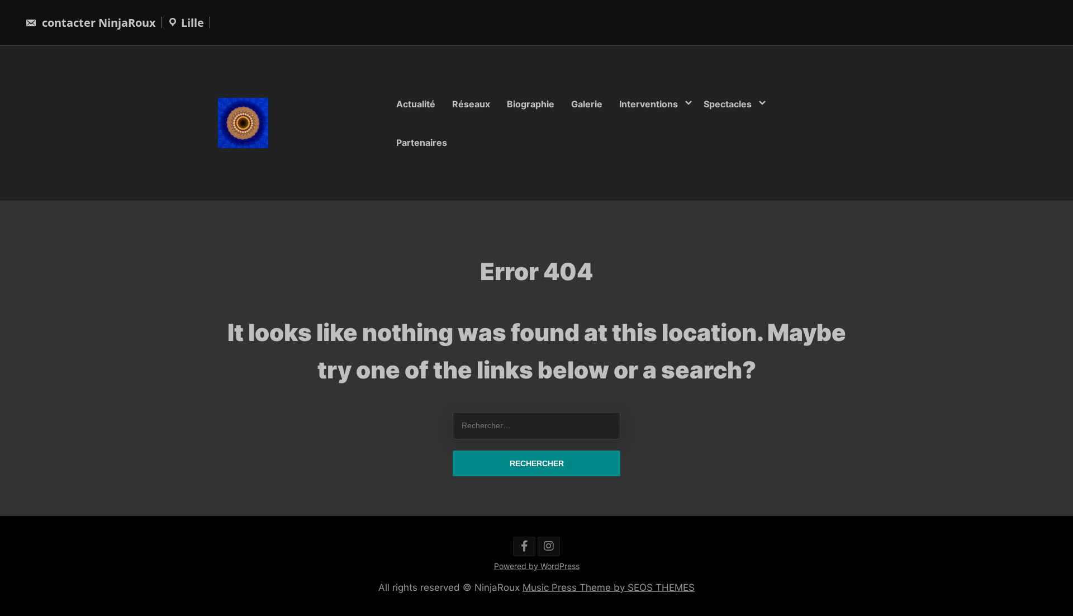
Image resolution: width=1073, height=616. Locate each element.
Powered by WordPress (537, 566)
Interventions (648, 104)
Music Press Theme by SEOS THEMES (609, 587)
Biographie (530, 104)
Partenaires (421, 142)
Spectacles (728, 104)
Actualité (415, 104)
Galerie (586, 104)
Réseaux (471, 104)
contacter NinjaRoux (97, 22)
